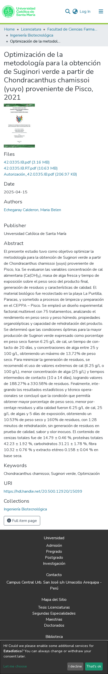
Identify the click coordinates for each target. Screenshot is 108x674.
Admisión (54, 545)
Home (9, 29)
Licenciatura (31, 29)
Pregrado (54, 551)
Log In (85, 11)
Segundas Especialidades (54, 613)
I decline (75, 666)
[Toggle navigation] (101, 12)
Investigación (54, 563)
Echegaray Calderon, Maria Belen (32, 210)
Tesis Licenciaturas (54, 607)
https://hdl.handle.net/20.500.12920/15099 (43, 491)
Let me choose (15, 666)
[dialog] (54, 657)
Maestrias (54, 619)
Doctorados (54, 625)
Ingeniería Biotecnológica (31, 35)
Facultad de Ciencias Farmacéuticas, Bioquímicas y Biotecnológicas (72, 29)
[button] (75, 12)
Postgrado (54, 557)
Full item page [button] (24, 520)
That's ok (93, 666)
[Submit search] (68, 12)
